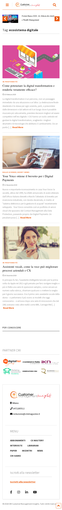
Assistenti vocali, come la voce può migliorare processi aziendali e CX (30, 268)
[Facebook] (11, 492)
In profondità (10, 82)
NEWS (40, 450)
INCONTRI (27, 450)
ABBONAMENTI (17, 440)
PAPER (13, 450)
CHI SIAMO (15, 455)
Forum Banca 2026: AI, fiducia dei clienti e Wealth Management (38, 18)
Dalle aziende (9, 172)
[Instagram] (18, 492)
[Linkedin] (26, 492)
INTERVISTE (16, 445)
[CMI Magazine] (26, 7)
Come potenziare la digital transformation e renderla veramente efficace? (28, 87)
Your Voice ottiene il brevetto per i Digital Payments (27, 178)
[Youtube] (35, 492)
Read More (17, 127)
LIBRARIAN (33, 445)
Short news (23, 172)
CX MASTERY (37, 440)
